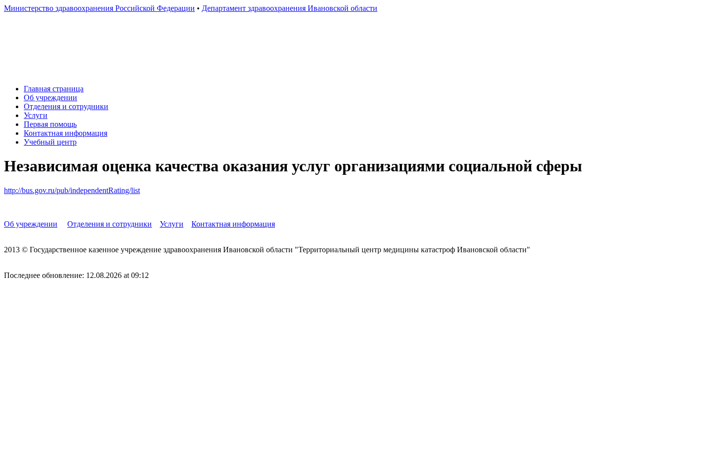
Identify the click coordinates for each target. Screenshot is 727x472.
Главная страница (54, 88)
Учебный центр (50, 142)
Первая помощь (50, 124)
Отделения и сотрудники (66, 106)
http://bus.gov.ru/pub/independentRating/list (72, 190)
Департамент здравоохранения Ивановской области (289, 8)
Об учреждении (50, 97)
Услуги (35, 115)
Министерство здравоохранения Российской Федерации (99, 8)
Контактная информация (65, 133)
